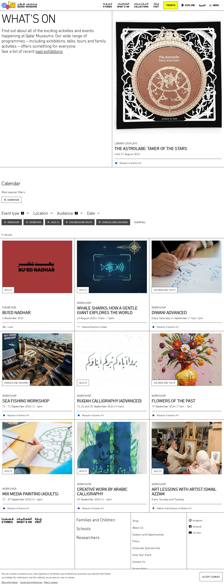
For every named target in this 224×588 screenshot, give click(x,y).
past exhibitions (49, 51)
